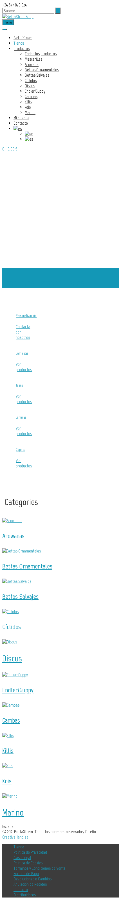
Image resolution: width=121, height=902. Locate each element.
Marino (30, 112)
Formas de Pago (26, 873)
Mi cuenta (21, 117)
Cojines (20, 449)
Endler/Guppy (35, 91)
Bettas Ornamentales (42, 69)
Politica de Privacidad (30, 852)
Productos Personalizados (43, 282)
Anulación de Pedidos (30, 884)
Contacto (21, 123)
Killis (28, 101)
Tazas (19, 385)
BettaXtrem (23, 37)
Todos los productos (41, 53)
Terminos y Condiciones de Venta (40, 868)
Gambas (31, 96)
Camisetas (22, 353)
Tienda (19, 43)
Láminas (21, 417)
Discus (30, 85)
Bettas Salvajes (37, 75)
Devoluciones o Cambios (32, 879)
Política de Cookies (28, 863)
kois (28, 107)
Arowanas (13, 536)
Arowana (32, 64)
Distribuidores (25, 895)
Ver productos (24, 367)
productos (22, 48)
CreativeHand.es (15, 837)
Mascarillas (33, 59)
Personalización (26, 315)
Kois (7, 781)
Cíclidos (31, 80)
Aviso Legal (22, 857)
